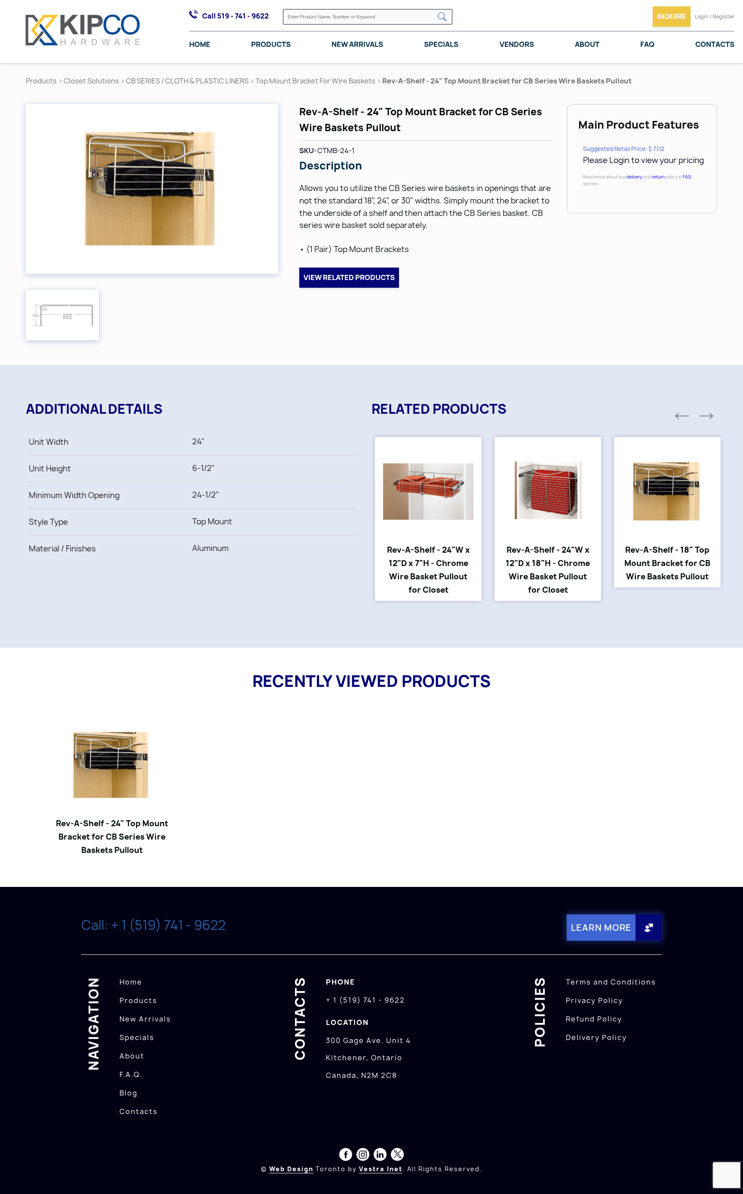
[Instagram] (362, 1156)
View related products (349, 277)
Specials (441, 44)
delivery (634, 177)
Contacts (714, 44)
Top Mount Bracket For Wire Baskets (315, 81)
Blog (129, 1093)
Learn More (601, 927)
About (587, 44)
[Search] (442, 17)
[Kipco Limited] (83, 31)
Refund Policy (594, 1019)
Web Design (291, 1169)
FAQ (647, 44)
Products (271, 44)
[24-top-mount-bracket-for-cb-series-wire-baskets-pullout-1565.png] (152, 189)
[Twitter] (397, 1156)
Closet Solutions (91, 81)
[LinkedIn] (380, 1156)
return (658, 177)
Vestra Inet (380, 1169)
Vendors (517, 44)
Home (199, 44)
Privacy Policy (594, 1000)
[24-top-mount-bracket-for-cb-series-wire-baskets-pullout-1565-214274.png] (62, 315)
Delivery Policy (596, 1037)
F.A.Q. (131, 1074)
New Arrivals (357, 44)
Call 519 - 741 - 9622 (235, 16)
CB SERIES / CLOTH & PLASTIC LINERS (187, 81)
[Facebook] (345, 1156)
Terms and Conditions (611, 982)
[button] (682, 415)
